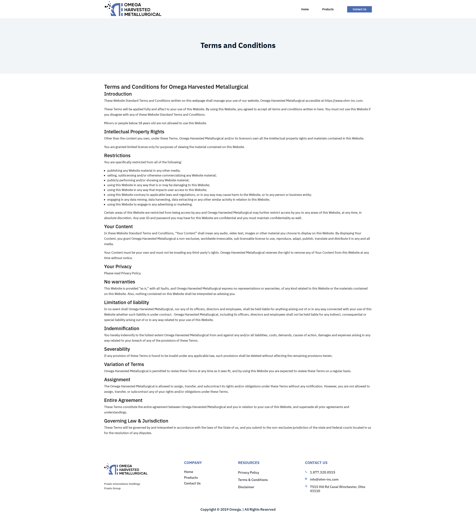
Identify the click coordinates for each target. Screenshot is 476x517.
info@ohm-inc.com (324, 479)
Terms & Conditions (253, 480)
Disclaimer (246, 487)
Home (305, 9)
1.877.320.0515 (322, 472)
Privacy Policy (248, 472)
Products (328, 9)
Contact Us (359, 9)
